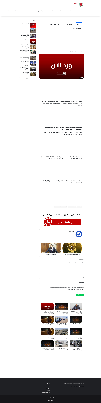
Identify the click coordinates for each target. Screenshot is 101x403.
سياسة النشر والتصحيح (17, 11)
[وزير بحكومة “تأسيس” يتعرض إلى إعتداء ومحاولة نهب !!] (33, 41)
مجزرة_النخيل (57, 207)
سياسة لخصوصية (33, 11)
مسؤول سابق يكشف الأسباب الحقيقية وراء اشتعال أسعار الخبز (24, 46)
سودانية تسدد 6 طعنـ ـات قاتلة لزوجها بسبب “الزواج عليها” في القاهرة (76, 349)
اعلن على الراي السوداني (43, 11)
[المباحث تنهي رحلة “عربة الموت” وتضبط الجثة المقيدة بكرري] (47, 319)
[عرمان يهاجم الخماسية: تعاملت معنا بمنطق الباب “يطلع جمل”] (33, 36)
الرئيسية (81, 11)
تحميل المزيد (28, 78)
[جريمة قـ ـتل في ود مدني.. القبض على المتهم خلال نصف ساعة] (47, 343)
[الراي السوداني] (77, 4)
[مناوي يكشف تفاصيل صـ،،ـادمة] (33, 74)
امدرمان (64, 207)
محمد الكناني (79, 51)
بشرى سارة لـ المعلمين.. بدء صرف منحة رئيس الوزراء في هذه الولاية (24, 51)
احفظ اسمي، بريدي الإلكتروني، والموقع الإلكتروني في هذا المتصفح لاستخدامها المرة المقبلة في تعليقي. (66, 287)
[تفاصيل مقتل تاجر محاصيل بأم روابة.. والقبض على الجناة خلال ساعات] (47, 331)
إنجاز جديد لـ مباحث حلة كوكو (77, 323)
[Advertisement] (73, 40)
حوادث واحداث (79, 22)
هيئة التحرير (8, 11)
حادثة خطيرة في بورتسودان (63, 348)
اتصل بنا (51, 11)
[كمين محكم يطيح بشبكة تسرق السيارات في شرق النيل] (76, 331)
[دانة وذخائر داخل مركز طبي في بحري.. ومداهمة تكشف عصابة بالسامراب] (61, 319)
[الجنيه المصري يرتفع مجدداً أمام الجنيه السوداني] (33, 69)
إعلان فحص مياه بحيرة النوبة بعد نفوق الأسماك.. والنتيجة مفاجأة (24, 57)
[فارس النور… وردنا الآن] (33, 25)
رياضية (65, 11)
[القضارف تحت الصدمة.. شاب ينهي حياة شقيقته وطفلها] (61, 331)
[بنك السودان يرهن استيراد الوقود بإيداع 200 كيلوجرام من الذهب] (33, 63)
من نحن (25, 11)
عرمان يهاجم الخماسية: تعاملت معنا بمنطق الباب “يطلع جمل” (25, 35)
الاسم (83, 277)
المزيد (56, 11)
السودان (79, 207)
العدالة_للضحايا (72, 207)
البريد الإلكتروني (81, 282)
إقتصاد (69, 11)
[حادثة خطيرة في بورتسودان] (61, 343)
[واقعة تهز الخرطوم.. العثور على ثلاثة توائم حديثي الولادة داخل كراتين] (47, 306)
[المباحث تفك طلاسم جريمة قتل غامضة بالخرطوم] (61, 306)
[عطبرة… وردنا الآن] (33, 30)
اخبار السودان (75, 11)
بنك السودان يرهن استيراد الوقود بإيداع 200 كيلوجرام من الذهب (24, 63)
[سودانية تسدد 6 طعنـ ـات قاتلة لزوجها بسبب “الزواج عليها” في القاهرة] (76, 343)
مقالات (60, 11)
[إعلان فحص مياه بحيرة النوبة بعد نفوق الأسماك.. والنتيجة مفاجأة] (33, 58)
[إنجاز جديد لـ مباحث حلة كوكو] (76, 319)
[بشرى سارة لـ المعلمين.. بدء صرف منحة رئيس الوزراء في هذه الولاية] (33, 52)
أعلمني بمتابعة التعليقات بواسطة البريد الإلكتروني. (75, 289)
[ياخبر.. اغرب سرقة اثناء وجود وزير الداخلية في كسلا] (76, 306)
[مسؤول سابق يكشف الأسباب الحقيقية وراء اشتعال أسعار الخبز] (33, 46)
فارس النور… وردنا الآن (25, 23)
